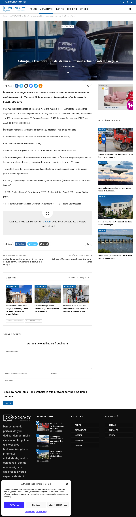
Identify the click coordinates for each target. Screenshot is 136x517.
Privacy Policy (41, 512)
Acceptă (14, 505)
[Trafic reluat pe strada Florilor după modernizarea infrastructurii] (48, 294)
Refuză (36, 505)
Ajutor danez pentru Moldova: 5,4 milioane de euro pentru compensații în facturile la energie (23, 262)
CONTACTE (113, 430)
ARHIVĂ (112, 435)
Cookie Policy (30, 512)
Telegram (46, 221)
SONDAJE (112, 425)
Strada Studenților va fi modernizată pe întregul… (57, 426)
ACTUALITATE (46, 9)
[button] (67, 484)
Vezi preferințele (58, 505)
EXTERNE (84, 9)
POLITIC (33, 9)
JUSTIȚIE (60, 9)
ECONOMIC (72, 9)
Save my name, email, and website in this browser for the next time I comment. (45, 394)
